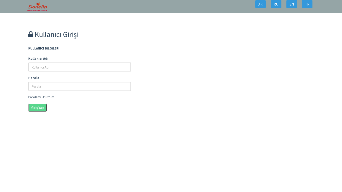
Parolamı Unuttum (41, 97)
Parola (33, 78)
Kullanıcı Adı (38, 58)
